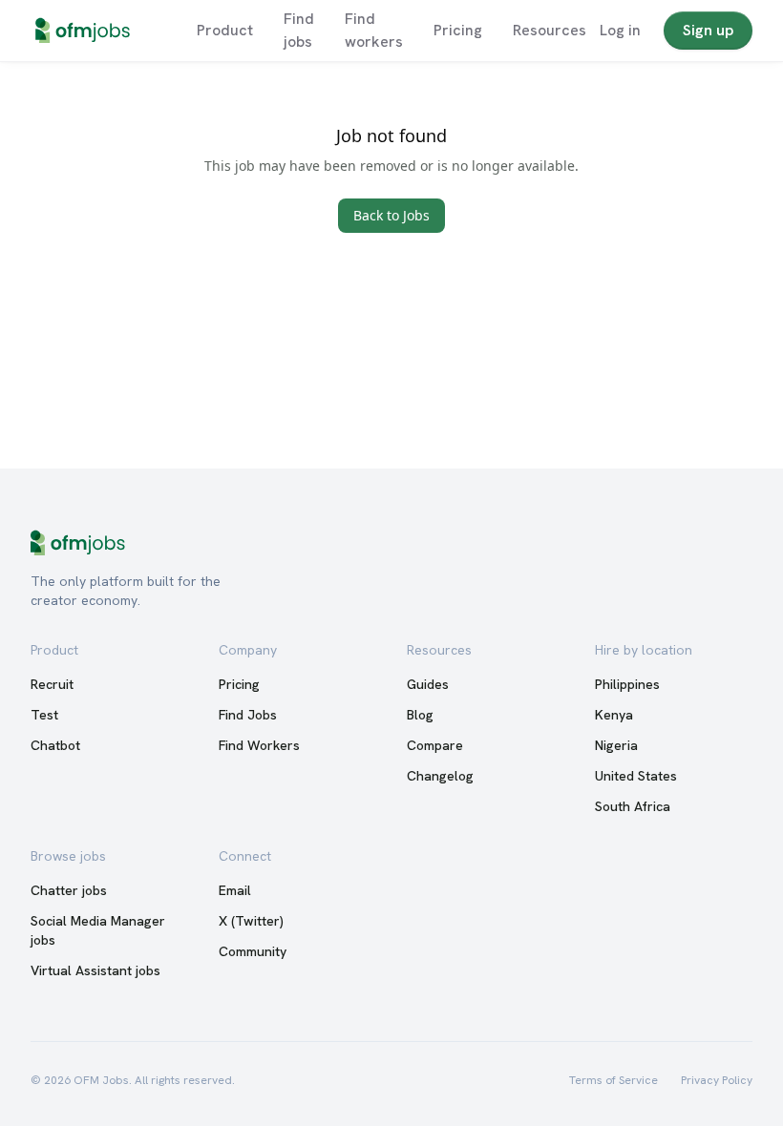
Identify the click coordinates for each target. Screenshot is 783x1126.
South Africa (632, 806)
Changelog (440, 775)
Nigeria (616, 745)
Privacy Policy (716, 1080)
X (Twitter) (251, 920)
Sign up (708, 30)
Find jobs (299, 30)
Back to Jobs (391, 215)
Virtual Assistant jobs (95, 970)
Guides (428, 684)
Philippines (627, 684)
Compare (435, 745)
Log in (620, 30)
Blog (420, 714)
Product (225, 30)
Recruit (52, 684)
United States (636, 775)
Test (44, 714)
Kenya (614, 714)
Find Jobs (248, 714)
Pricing (458, 30)
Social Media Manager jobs (98, 930)
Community (252, 951)
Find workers (374, 30)
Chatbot (55, 745)
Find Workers (259, 745)
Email (235, 890)
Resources (549, 30)
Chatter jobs (69, 890)
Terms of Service (613, 1080)
